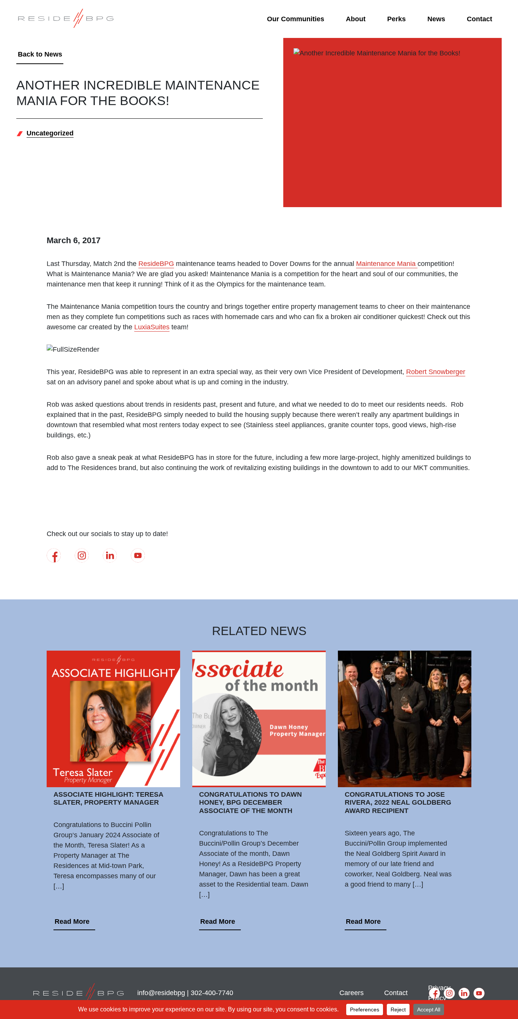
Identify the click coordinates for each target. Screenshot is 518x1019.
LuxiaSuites (152, 327)
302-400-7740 (212, 993)
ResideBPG (156, 263)
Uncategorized (50, 133)
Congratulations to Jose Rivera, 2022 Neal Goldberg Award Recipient (398, 803)
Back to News (40, 54)
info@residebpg (161, 993)
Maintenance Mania (387, 263)
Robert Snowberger (435, 372)
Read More (72, 921)
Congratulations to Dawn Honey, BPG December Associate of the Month (250, 803)
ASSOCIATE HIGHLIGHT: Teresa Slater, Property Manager (108, 799)
